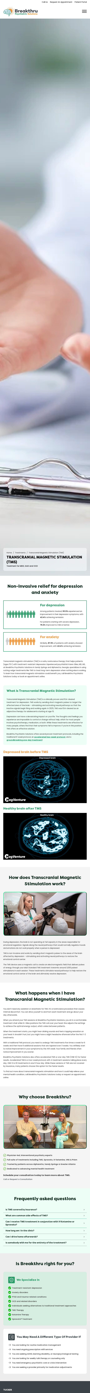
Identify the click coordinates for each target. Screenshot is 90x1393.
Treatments (20, 552)
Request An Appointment (61, 2)
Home (9, 552)
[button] (45, 1210)
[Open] (84, 11)
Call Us (45, 2)
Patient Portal (81, 2)
